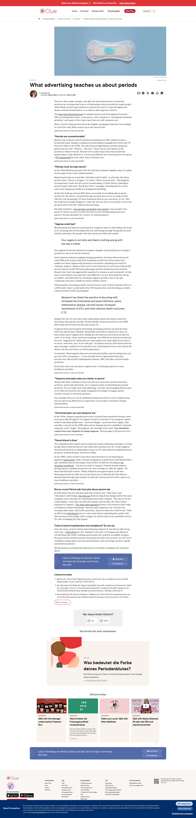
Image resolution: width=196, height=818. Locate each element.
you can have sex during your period (90, 209)
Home (74, 11)
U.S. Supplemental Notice (113, 790)
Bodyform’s (72, 513)
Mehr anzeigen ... (62, 602)
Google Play (119, 564)
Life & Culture (64, 18)
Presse (47, 788)
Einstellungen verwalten (182, 813)
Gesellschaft (42, 715)
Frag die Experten (86, 783)
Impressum (108, 783)
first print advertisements (70, 114)
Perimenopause (67, 794)
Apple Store (119, 559)
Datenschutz (109, 785)
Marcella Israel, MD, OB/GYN (97, 680)
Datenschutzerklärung (39, 812)
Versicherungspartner (136, 785)
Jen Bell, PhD (45, 93)
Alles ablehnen (185, 808)
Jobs (46, 785)
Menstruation (85, 785)
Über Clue (48, 783)
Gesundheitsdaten (111, 788)
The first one (84, 496)
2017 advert (71, 532)
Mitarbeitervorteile (135, 783)
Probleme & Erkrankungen (89, 792)
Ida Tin (74, 738)
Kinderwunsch (66, 790)
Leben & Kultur (85, 797)
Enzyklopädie (114, 11)
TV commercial (63, 157)
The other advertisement (87, 504)
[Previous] (151, 742)
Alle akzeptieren (184, 803)
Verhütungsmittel (86, 788)
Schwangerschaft (67, 792)
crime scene (69, 460)
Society (77, 18)
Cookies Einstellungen (112, 794)
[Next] (156, 742)
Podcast (47, 790)
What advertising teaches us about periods (103, 18)
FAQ (63, 783)
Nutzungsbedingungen (112, 792)
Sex (82, 794)
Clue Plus (129, 11)
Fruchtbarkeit (85, 790)
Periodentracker (67, 788)
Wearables (65, 797)
